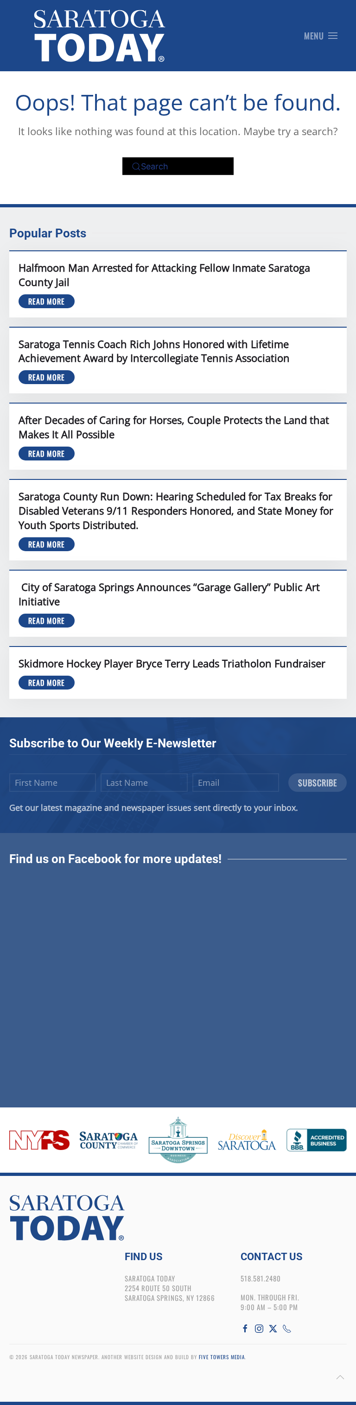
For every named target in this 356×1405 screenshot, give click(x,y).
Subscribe (317, 783)
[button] (321, 35)
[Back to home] (99, 35)
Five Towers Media (222, 1357)
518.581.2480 (261, 1278)
